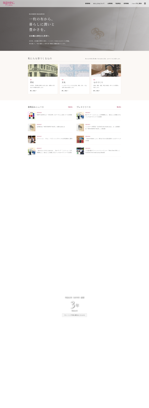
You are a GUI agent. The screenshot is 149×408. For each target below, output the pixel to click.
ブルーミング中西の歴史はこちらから (74, 315)
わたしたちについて (98, 3)
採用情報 (126, 3)
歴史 (32, 82)
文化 (64, 82)
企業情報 (110, 3)
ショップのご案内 (137, 3)
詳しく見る (33, 90)
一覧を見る (70, 107)
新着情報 (87, 3)
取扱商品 (118, 3)
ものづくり (98, 82)
